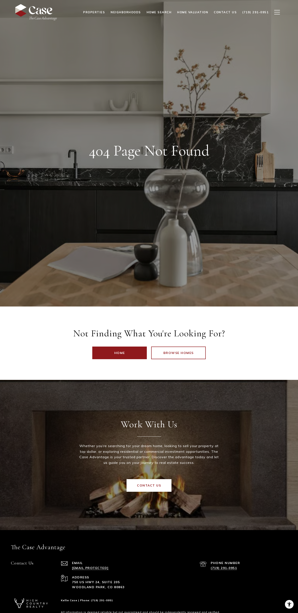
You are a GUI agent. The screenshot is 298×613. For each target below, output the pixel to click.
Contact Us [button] (149, 485)
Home (119, 353)
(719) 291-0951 (224, 568)
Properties (94, 12)
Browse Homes (178, 353)
